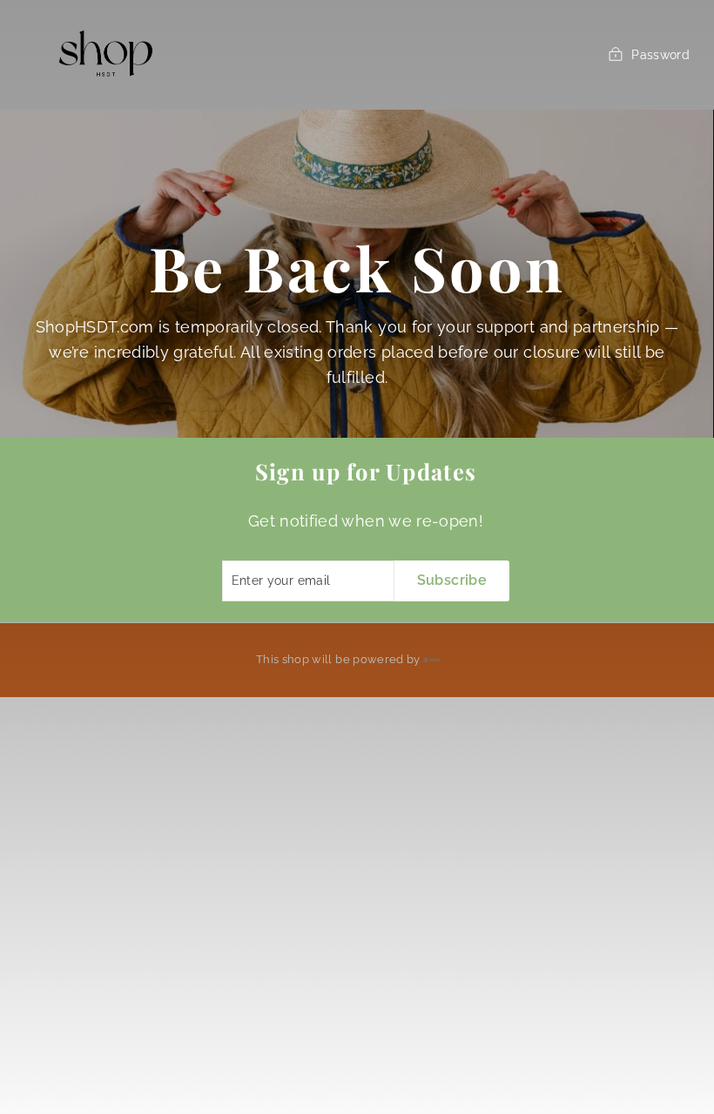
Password (660, 55)
